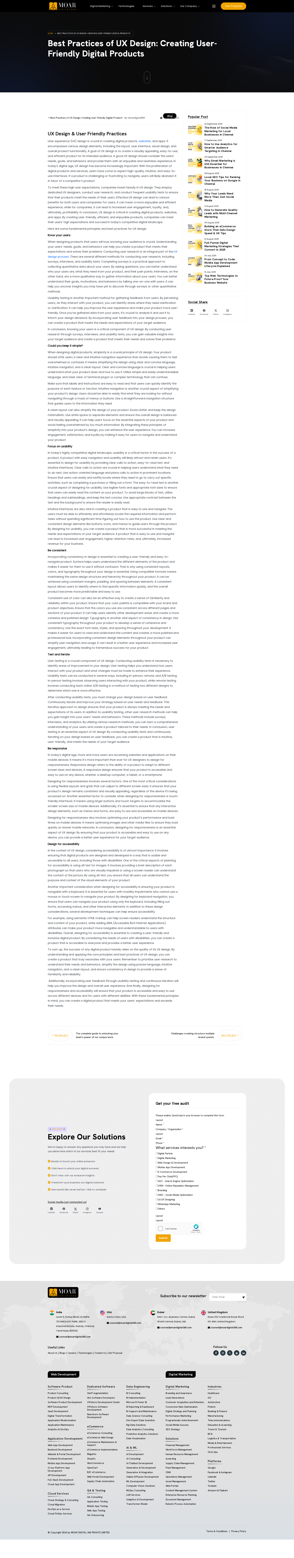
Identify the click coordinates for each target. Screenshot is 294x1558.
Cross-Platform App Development (59, 1469)
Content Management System (181, 1490)
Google (212, 1467)
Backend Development (60, 1449)
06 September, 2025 (213, 157)
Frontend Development (60, 1458)
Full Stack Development (60, 1479)
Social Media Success (177, 1425)
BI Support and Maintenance (141, 1411)
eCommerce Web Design (100, 1437)
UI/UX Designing (166, 1199)
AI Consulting (133, 1458)
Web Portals (172, 1485)
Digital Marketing (167, 1158)
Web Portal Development (100, 1476)
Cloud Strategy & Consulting (63, 1500)
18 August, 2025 (211, 190)
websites (145, 141)
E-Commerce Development (172, 1171)
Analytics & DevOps (58, 1429)
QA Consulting (94, 1497)
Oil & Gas (213, 1452)
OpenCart (92, 1467)
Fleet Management (175, 1467)
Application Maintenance (61, 1425)
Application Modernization (62, 1420)
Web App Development (60, 1445)
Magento (91, 1454)
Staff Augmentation (97, 1393)
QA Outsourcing (95, 1515)
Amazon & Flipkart (218, 1490)
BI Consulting (133, 1393)
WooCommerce (95, 1463)
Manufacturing (215, 1415)
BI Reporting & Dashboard (140, 1406)
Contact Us (100, 1353)
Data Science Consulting (139, 1415)
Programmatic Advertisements (182, 1420)
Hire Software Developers (101, 1397)
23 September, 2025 (213, 124)
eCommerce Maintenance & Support (102, 1444)
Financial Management (177, 1445)
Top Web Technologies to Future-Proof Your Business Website (221, 279)
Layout (159, 1120)
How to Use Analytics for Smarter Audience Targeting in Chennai (221, 147)
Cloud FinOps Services (60, 1513)
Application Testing (97, 1501)
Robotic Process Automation (181, 1504)
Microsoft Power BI (136, 1402)
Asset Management (176, 1481)
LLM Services (133, 1494)
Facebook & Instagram (220, 1472)
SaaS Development (58, 1411)
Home (50, 33)
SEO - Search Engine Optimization (176, 1181)
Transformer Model (137, 1504)
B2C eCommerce (96, 1472)
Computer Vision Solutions (140, 1485)
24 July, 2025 (210, 256)
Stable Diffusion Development (142, 1476)
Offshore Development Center (103, 1402)
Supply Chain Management (180, 1463)
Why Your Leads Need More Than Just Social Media (219, 197)
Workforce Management (179, 1449)
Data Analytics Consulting (140, 1429)
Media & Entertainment (220, 1443)
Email (159, 1138)
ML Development (135, 1481)
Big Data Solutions (136, 1425)
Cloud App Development (61, 1484)
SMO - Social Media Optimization (175, 1195)
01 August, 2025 (211, 239)
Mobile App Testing (97, 1506)
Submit (163, 1238)
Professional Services (219, 1447)
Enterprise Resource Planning (181, 1494)
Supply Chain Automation (101, 1481)
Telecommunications (219, 1420)
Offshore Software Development (97, 1408)
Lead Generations (175, 1397)
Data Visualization (135, 1438)
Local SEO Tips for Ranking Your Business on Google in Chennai (222, 180)
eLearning (171, 1458)
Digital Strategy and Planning (181, 1411)
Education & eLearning (220, 1425)
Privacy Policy (238, 1531)
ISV (209, 1397)
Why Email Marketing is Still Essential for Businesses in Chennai (219, 164)
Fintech (211, 1406)
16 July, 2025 (210, 272)
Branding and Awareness (179, 1393)
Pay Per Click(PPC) (168, 1176)
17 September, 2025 (213, 140)
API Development (57, 1475)
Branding (162, 1190)
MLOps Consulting (135, 1490)
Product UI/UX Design (59, 1397)
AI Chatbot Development (139, 1463)
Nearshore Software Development (98, 1416)
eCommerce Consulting (100, 1433)
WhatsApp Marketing (169, 1204)
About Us (52, 1353)
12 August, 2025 (211, 206)
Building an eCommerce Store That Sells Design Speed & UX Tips (220, 229)
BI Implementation (136, 1397)
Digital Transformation (60, 1415)
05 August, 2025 (211, 223)
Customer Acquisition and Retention (185, 1402)
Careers (72, 1353)
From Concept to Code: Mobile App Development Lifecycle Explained (220, 262)
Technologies (126, 6)
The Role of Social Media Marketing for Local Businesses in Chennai (220, 131)
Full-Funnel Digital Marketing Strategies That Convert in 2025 (221, 246)
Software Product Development (65, 1402)
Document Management (178, 1499)
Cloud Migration (56, 1504)
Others (161, 1208)
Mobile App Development (171, 1167)
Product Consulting (58, 1393)
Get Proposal (233, 6)
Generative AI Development (141, 1467)
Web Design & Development (173, 1162)
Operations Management (179, 1476)
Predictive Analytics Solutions (142, 1434)
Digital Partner (165, 1153)
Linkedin (212, 1476)
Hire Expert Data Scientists (140, 1420)
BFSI (210, 1434)
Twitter (211, 1481)
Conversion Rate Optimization (182, 1406)
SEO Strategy (173, 1429)
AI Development (134, 1454)
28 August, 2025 (211, 173)
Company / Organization (169, 1129)
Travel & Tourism (217, 1429)
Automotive (214, 1402)
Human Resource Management (182, 1454)
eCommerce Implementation (102, 1449)
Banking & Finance (217, 1411)
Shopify (91, 1458)
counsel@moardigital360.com (74, 1336)
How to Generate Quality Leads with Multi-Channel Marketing (220, 213)
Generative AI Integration (139, 1472)
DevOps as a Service (59, 1509)
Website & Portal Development (64, 1454)
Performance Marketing (178, 1415)
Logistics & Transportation (222, 1438)
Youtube (212, 1485)
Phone (160, 1143)
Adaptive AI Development (140, 1499)
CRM (168, 1472)
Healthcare (213, 1393)
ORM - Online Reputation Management (178, 1185)
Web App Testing (96, 1510)
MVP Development (58, 1406)
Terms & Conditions (216, 1531)
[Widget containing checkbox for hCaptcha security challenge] (179, 1228)
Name (160, 1124)
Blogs (62, 1353)
